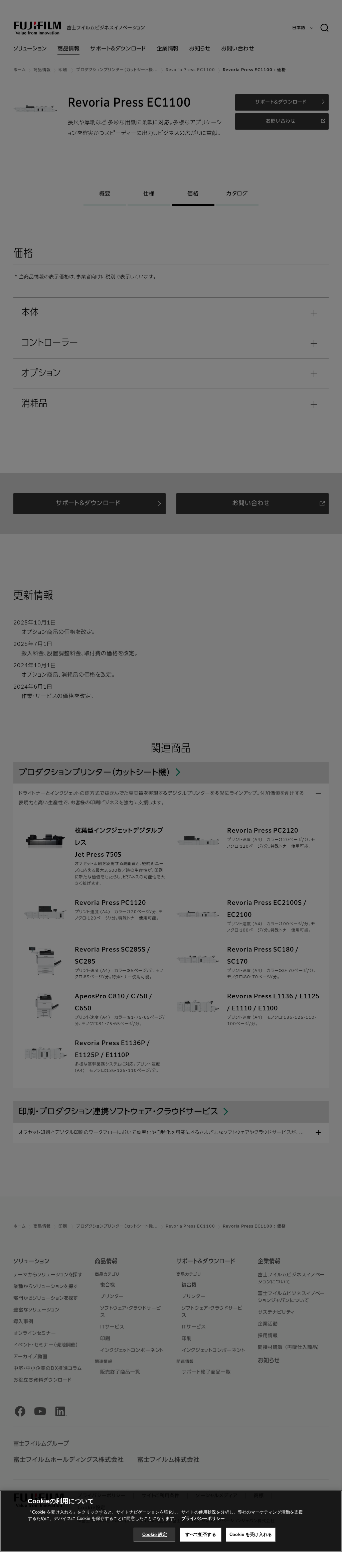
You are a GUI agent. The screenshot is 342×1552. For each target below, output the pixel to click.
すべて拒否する (200, 1534)
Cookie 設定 (154, 1534)
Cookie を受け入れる (250, 1534)
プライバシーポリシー (203, 1518)
